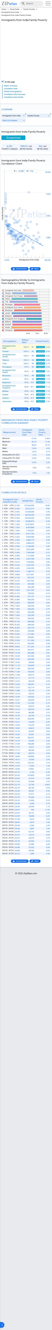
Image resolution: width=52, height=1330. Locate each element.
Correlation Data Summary (14, 94)
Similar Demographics (13, 91)
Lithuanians (7, 401)
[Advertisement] (26, 51)
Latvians (5, 379)
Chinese (5, 351)
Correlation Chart (10, 89)
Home (3, 9)
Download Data (21, 269)
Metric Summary (10, 86)
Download (45, 167)
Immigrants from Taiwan (9, 356)
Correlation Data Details (13, 97)
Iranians (5, 398)
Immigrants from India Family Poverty (16, 15)
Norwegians (7, 367)
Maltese (5, 391)
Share (36, 269)
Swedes (5, 395)
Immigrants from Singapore (9, 387)
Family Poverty (29, 9)
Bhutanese (6, 376)
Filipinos (5, 360)
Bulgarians (6, 383)
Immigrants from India (10, 12)
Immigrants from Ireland (9, 371)
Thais (4, 364)
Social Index (14, 9)
